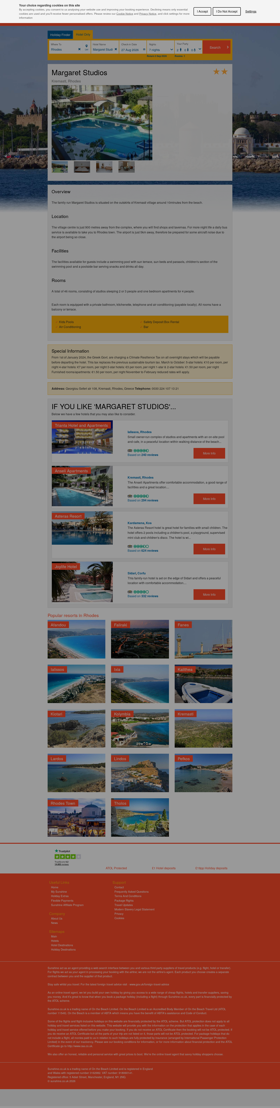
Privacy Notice (147, 13)
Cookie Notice (124, 13)
